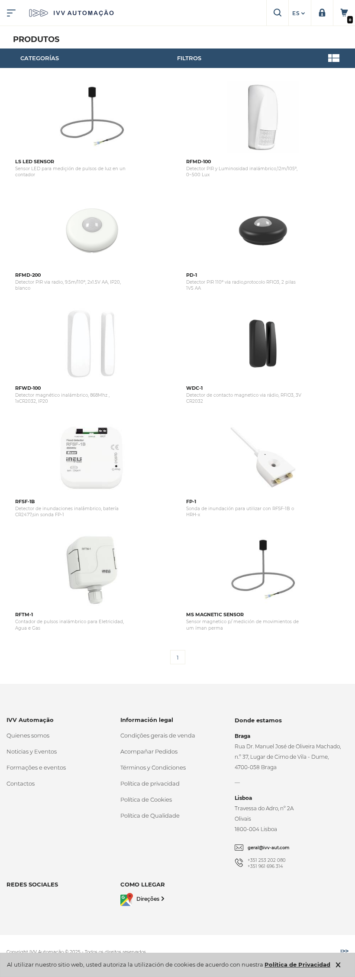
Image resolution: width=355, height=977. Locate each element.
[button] (299, 13)
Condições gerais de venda (157, 735)
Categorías (39, 58)
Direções (148, 899)
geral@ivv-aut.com (269, 848)
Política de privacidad (150, 783)
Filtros (189, 58)
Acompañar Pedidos (149, 751)
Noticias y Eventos (31, 751)
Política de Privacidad (297, 964)
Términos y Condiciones (153, 767)
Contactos (20, 783)
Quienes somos (27, 735)
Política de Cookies (146, 799)
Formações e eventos (36, 767)
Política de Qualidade (150, 815)
